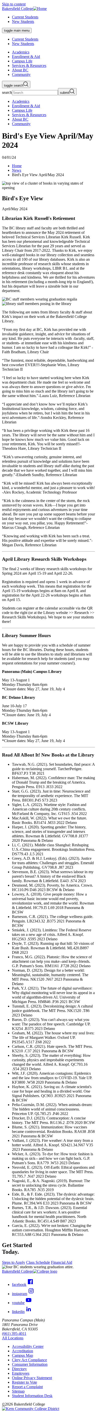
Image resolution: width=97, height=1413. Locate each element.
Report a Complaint (27, 1387)
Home (17, 166)
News (16, 170)
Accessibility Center (28, 1346)
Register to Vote (24, 1382)
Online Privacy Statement (32, 1378)
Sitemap (18, 1391)
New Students (23, 21)
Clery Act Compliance (29, 1360)
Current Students (25, 17)
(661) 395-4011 (14, 1333)
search (7, 92)
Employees (20, 1373)
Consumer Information (30, 1364)
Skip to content (14, 4)
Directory (19, 1369)
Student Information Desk (32, 1396)
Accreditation (22, 1351)
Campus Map (22, 1355)
